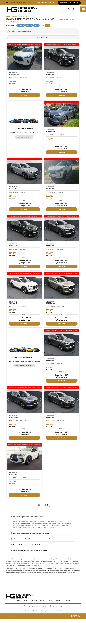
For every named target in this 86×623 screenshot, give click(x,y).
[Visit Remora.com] (75, 616)
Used (25, 600)
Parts (51, 600)
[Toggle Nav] (83, 9)
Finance (58, 600)
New (18, 600)
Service (42, 600)
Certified (34, 600)
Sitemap (35, 611)
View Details (24, 95)
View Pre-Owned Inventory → (24, 365)
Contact (67, 600)
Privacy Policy (45, 611)
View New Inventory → (24, 137)
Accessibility (57, 611)
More (23, 86)
